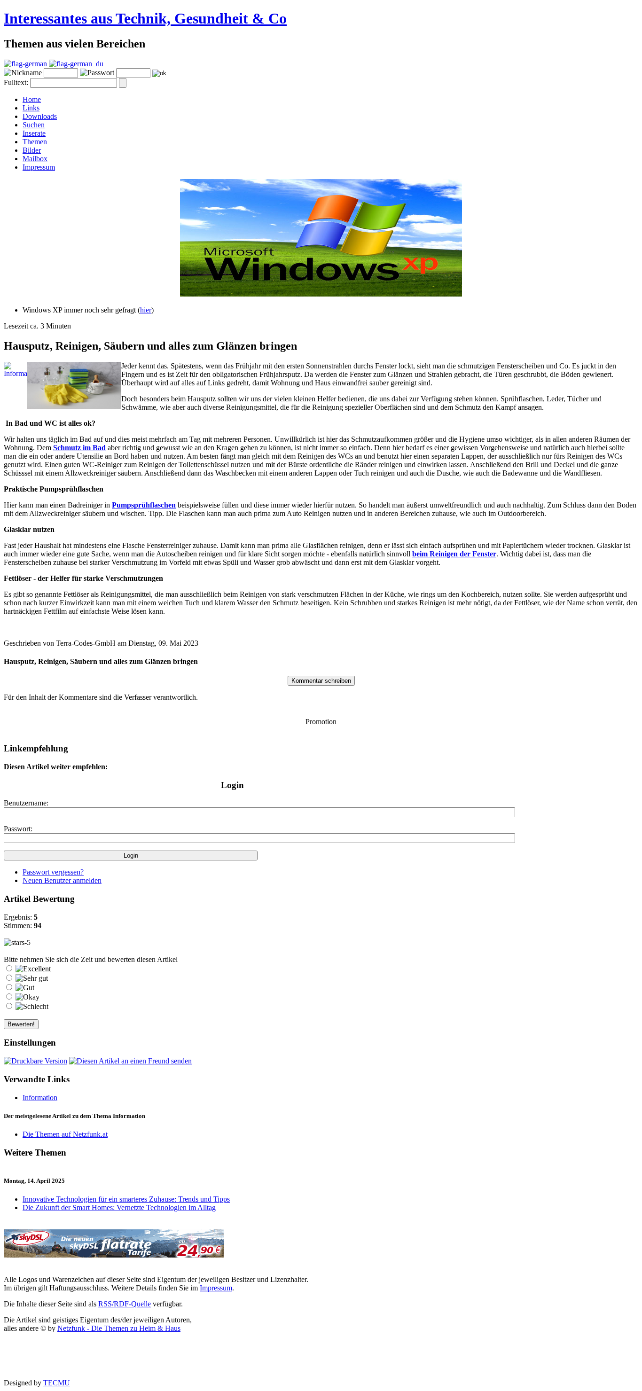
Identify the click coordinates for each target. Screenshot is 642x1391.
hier (145, 310)
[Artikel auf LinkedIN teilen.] (112, 787)
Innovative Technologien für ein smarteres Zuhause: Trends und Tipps (126, 1199)
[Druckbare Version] (35, 1061)
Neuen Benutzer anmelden (62, 880)
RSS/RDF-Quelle (124, 1304)
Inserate (34, 133)
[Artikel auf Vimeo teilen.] (151, 787)
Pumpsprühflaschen (144, 505)
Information (40, 1098)
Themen (35, 142)
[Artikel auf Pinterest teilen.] (92, 787)
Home (32, 99)
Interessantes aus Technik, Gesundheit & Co (145, 18)
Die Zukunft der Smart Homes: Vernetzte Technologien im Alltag (119, 1207)
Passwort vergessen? (53, 872)
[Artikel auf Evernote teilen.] (211, 787)
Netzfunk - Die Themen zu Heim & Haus (118, 1328)
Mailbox (35, 159)
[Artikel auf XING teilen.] (171, 787)
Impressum (39, 167)
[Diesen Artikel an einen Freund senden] (130, 1061)
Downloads (40, 116)
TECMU (56, 1383)
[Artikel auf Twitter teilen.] (33, 787)
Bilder (32, 150)
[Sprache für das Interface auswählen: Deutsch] (25, 64)
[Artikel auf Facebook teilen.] (53, 787)
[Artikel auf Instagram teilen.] (72, 787)
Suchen (34, 125)
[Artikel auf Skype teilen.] (191, 787)
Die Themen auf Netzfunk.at (65, 1134)
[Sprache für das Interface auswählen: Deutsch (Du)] (76, 64)
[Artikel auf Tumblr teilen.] (132, 787)
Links (31, 108)
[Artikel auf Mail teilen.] (13, 787)
